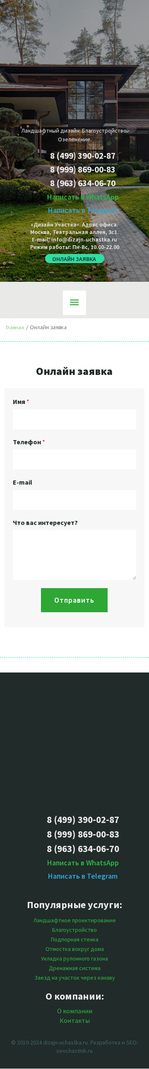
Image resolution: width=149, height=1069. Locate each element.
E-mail (22, 482)
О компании (74, 1011)
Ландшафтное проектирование (74, 920)
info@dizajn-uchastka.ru (84, 239)
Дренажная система (75, 968)
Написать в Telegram (83, 210)
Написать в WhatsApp (83, 197)
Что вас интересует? (45, 522)
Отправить (74, 600)
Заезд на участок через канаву (74, 977)
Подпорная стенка (75, 939)
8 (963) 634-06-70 (82, 183)
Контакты (75, 1020)
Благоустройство (74, 930)
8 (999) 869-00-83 (82, 169)
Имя (21, 401)
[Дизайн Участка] (74, 743)
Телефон (29, 442)
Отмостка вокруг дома (75, 949)
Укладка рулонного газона (74, 958)
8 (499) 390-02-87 (82, 155)
